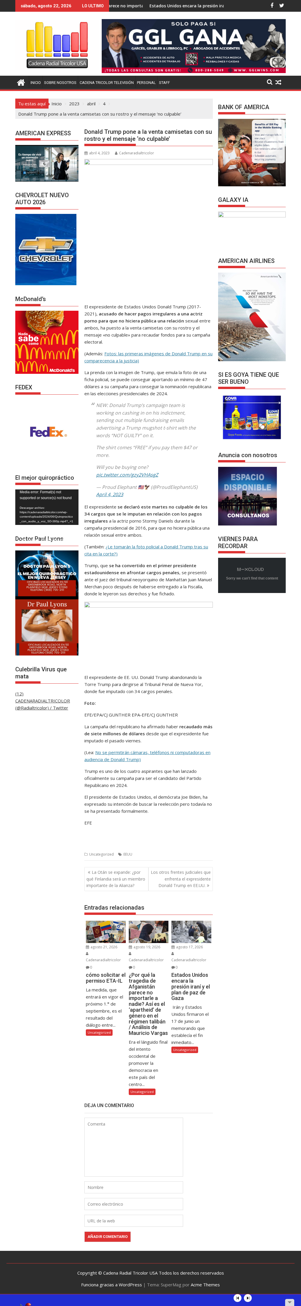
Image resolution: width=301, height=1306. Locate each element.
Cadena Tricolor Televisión (107, 82)
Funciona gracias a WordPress (111, 1285)
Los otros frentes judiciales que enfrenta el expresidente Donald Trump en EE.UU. (181, 878)
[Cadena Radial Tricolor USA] (21, 81)
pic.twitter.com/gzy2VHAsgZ (127, 475)
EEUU (127, 854)
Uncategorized (101, 854)
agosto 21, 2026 (103, 947)
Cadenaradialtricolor (136, 153)
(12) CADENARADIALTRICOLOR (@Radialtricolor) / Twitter (42, 701)
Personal (146, 82)
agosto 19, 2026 (146, 947)
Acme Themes (205, 1285)
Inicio (36, 82)
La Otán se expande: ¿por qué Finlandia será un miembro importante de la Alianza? (115, 878)
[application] (46, 507)
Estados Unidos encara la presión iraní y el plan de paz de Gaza (175, 6)
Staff (164, 82)
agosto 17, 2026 (189, 947)
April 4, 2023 (109, 494)
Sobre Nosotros (60, 82)
